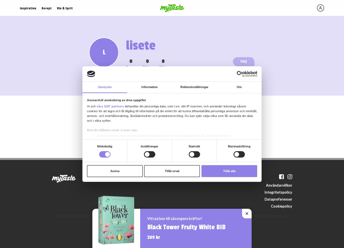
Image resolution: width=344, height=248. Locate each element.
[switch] (149, 154)
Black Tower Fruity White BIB (186, 227)
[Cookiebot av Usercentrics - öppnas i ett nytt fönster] (239, 74)
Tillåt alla (229, 171)
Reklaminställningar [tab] (194, 87)
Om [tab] (239, 87)
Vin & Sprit (65, 8)
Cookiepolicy (281, 206)
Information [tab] (149, 87)
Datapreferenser (278, 199)
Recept (47, 8)
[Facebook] (281, 176)
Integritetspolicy (278, 192)
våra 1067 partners (110, 106)
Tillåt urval (172, 171)
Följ (243, 61)
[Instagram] (289, 176)
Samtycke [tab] (105, 87)
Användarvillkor (279, 185)
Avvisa (114, 171)
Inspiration (28, 8)
